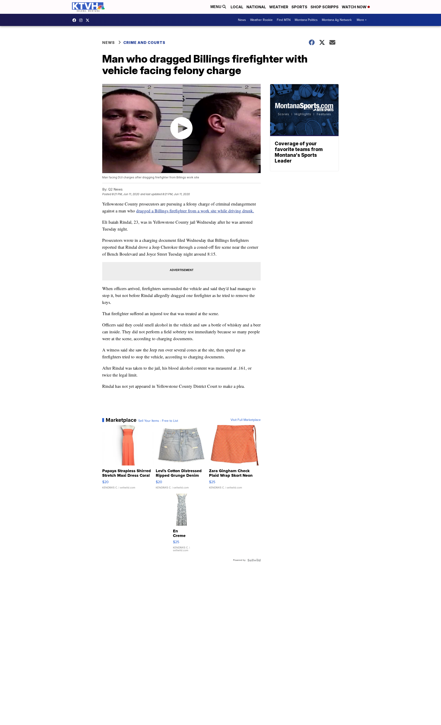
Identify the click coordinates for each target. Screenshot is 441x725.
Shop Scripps (325, 7)
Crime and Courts (144, 42)
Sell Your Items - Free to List (158, 420)
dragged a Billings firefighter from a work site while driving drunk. (195, 211)
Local (237, 7)
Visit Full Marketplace (246, 420)
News (242, 19)
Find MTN (284, 19)
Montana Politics (306, 19)
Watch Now (355, 7)
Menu (216, 7)
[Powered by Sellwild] (254, 560)
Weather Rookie (261, 19)
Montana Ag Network (337, 19)
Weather (278, 7)
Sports (299, 7)
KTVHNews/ (75, 20)
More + (362, 19)
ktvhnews (82, 20)
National (256, 7)
